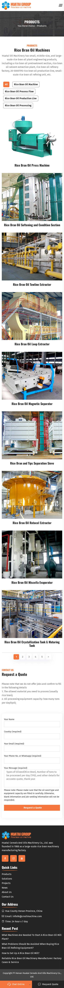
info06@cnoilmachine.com (27, 916)
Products (6, 874)
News (4, 887)
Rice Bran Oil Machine (26, 84)
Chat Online (18, 984)
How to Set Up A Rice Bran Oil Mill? (20, 953)
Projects (6, 883)
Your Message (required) (15, 768)
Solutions (7, 878)
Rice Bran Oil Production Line (21, 98)
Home (31, 25)
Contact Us (7, 896)
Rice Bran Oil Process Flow (19, 91)
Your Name (9, 719)
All (6, 84)
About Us (6, 892)
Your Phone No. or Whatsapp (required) (22, 756)
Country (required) (12, 731)
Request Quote (50, 984)
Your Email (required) (14, 743)
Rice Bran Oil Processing (18, 105)
